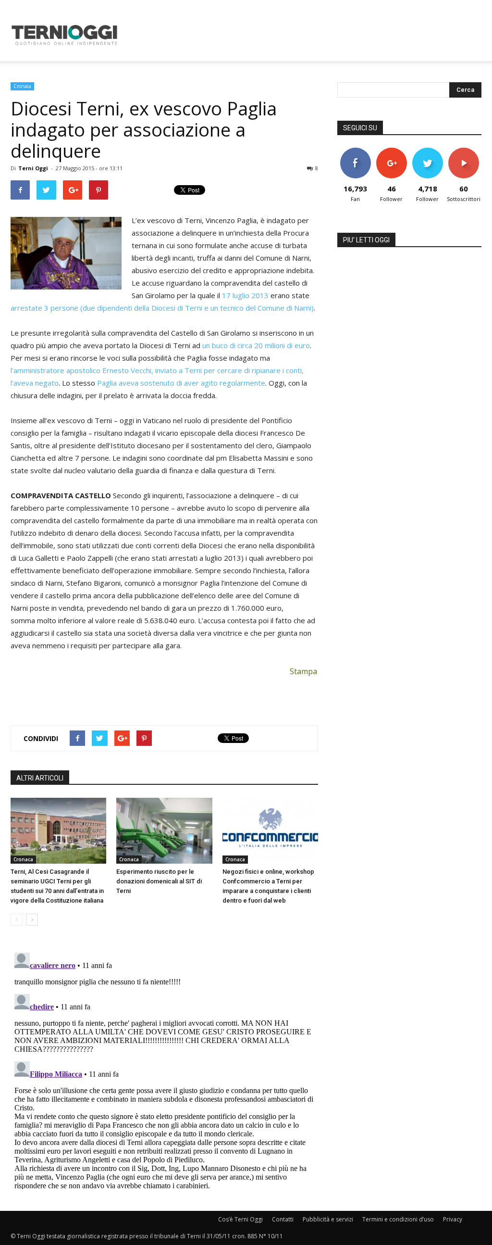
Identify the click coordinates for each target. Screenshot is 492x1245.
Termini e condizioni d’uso (398, 1219)
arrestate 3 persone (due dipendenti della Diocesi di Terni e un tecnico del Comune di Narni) (162, 308)
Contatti (283, 1219)
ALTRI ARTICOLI (39, 778)
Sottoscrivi (464, 151)
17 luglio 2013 (245, 295)
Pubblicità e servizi (328, 1219)
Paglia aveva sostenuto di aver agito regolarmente (181, 383)
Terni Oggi (33, 168)
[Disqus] (164, 1069)
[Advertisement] (306, 35)
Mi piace (356, 151)
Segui (391, 151)
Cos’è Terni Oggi (240, 1219)
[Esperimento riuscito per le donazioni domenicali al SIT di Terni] (164, 831)
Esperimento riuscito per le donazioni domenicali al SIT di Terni (159, 881)
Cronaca (22, 86)
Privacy (452, 1219)
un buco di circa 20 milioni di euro (256, 345)
